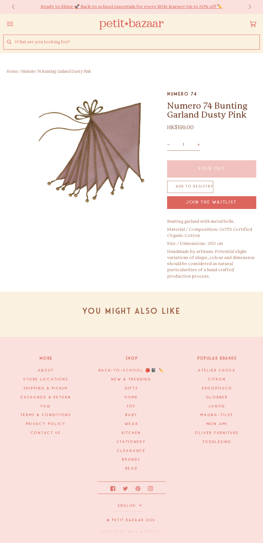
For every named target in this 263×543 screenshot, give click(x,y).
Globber (217, 397)
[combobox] (137, 42)
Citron (217, 379)
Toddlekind (216, 442)
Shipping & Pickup (46, 388)
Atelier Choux (217, 370)
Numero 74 (182, 93)
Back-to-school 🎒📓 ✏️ (132, 370)
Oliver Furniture (217, 433)
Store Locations (45, 379)
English (128, 506)
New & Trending (131, 379)
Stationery (131, 442)
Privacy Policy (46, 424)
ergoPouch (217, 388)
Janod (216, 406)
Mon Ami (217, 424)
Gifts (132, 388)
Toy (131, 406)
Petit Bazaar (128, 520)
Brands (131, 460)
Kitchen (131, 433)
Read (131, 469)
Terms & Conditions (46, 415)
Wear (132, 424)
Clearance (131, 451)
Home (12, 71)
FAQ (46, 406)
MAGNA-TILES (216, 415)
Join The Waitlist (211, 202)
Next (246, 6)
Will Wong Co (145, 532)
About (46, 370)
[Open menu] (16, 24)
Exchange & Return (46, 397)
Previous (16, 6)
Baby (131, 415)
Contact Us (46, 433)
